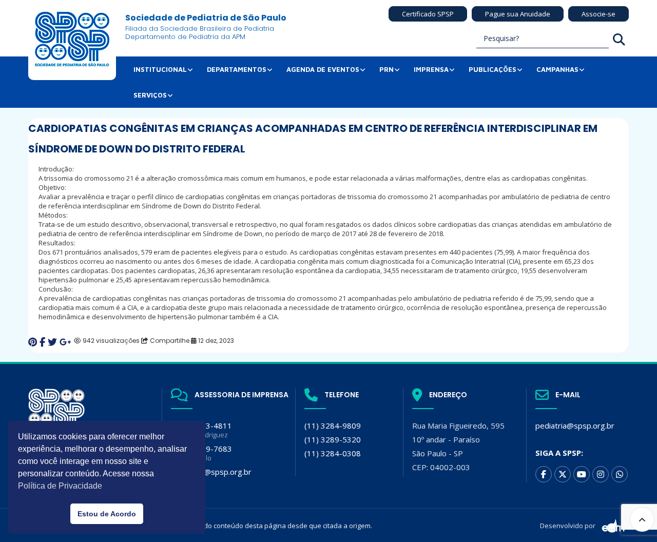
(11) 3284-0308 (332, 453)
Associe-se (598, 13)
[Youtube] (581, 474)
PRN (386, 69)
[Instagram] (600, 474)
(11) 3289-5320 (332, 439)
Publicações (492, 69)
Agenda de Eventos (322, 69)
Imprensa (431, 69)
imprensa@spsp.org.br (211, 472)
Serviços (150, 95)
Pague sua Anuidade (517, 13)
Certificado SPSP (428, 13)
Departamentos (236, 69)
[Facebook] (543, 474)
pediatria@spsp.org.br (574, 425)
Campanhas (557, 69)
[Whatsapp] (619, 474)
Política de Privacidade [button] (60, 485)
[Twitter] (562, 474)
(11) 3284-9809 (332, 425)
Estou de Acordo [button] (107, 514)
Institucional (160, 69)
